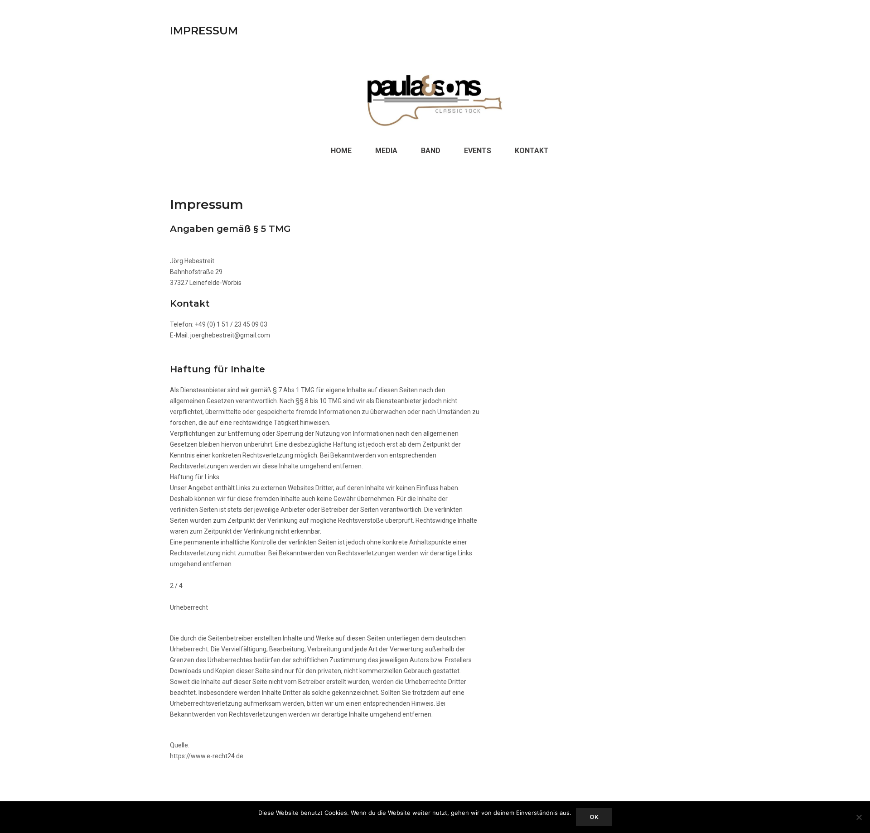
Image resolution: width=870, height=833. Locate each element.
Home (341, 150)
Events (477, 150)
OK (594, 817)
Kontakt (532, 150)
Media (386, 150)
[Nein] (858, 817)
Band (430, 150)
